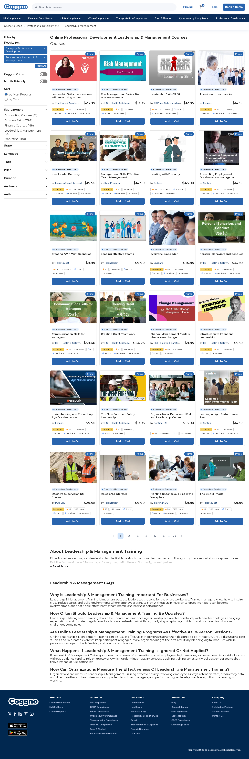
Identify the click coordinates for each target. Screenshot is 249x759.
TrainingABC (161, 502)
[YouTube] (26, 714)
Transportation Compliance (131, 18)
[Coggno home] (16, 7)
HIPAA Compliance (70, 18)
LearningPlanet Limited (68, 183)
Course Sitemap (179, 707)
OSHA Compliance (98, 18)
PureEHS (60, 502)
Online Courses (13, 25)
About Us (217, 702)
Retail (134, 720)
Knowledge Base (180, 724)
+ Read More (59, 566)
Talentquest (62, 262)
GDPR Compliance (180, 720)
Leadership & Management (80, 25)
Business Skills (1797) (18, 120)
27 (174, 536)
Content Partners (221, 711)
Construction (137, 702)
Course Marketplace (59, 702)
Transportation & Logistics (144, 724)
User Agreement (179, 711)
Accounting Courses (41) (21, 115)
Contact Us (218, 715)
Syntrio (207, 183)
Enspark (207, 103)
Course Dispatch (57, 711)
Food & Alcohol (162, 18)
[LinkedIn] (20, 714)
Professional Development (231, 18)
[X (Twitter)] (9, 713)
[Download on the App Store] (25, 725)
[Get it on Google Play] (25, 733)
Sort (7, 89)
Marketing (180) (15, 139)
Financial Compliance (40, 18)
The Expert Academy (67, 103)
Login (214, 7)
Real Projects (112, 183)
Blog (173, 702)
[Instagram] (31, 714)
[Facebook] (15, 714)
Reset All (41, 65)
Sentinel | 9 (160, 423)
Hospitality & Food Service (144, 715)
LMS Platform (56, 707)
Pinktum (158, 183)
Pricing (188, 7)
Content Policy (178, 715)
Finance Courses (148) (19, 125)
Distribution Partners (222, 707)
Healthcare (136, 707)
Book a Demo (234, 7)
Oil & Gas (135, 733)
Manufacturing (138, 711)
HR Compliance (11, 18)
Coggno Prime (23, 74)
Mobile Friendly (23, 81)
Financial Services (140, 729)
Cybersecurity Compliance (193, 18)
